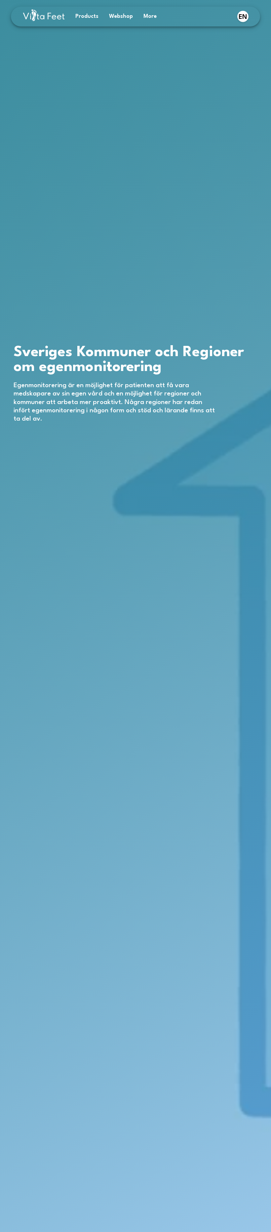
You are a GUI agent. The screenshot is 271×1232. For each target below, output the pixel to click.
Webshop (121, 16)
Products (86, 16)
